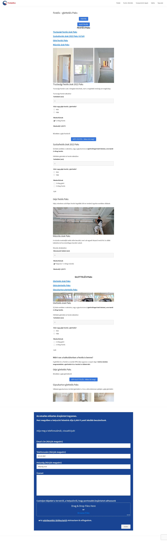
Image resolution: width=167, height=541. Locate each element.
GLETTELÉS (83, 24)
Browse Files (83, 513)
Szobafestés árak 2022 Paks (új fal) (69, 36)
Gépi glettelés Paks (61, 285)
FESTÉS (83, 19)
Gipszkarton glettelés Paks (65, 289)
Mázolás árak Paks (61, 44)
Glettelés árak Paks (61, 281)
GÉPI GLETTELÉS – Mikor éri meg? (83, 379)
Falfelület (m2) (58, 97)
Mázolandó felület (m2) (61, 251)
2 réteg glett (60, 183)
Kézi (57, 109)
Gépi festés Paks (60, 40)
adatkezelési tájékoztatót (55, 520)
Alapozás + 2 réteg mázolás (65, 264)
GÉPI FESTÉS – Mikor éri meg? (83, 139)
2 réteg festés (60, 121)
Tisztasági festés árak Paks (65, 32)
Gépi (57, 112)
